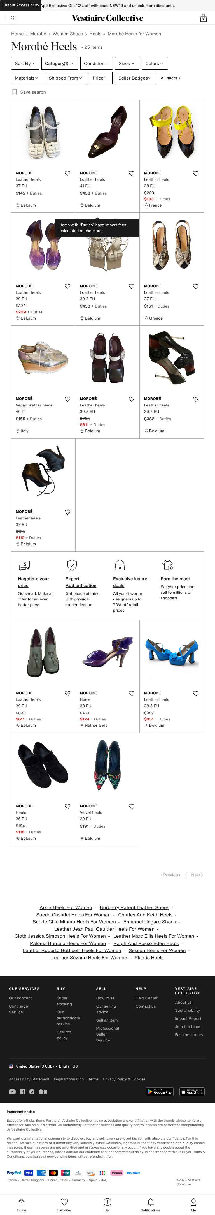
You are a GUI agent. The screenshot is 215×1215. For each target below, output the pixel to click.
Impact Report (188, 1019)
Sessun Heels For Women (157, 950)
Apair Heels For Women (65, 907)
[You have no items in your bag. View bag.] (203, 18)
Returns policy (64, 1035)
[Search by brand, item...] (11, 18)
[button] (203, 18)
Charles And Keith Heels (145, 914)
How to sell (106, 998)
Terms (93, 1079)
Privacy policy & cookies (124, 1079)
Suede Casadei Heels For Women (73, 914)
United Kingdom (32, 1180)
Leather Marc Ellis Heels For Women (153, 936)
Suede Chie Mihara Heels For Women (74, 921)
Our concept (20, 998)
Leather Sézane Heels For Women (89, 957)
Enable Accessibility (20, 5)
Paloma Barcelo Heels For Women (68, 943)
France (12, 1180)
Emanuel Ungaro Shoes (149, 921)
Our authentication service (70, 1018)
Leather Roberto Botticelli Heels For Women (72, 950)
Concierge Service (18, 1009)
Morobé (38, 33)
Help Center (146, 998)
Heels (95, 33)
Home (17, 33)
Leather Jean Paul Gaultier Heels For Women (104, 929)
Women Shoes (68, 33)
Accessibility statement (29, 1079)
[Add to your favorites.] (67, 173)
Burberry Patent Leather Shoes (134, 907)
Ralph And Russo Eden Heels (146, 943)
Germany (78, 1180)
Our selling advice (106, 1009)
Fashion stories (189, 1035)
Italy (104, 1180)
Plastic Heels (149, 957)
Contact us (145, 1006)
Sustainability (187, 1010)
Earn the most (175, 578)
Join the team (187, 1027)
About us (183, 1002)
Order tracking (64, 1001)
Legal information (69, 1079)
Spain (93, 1180)
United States (58, 1180)
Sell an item (107, 1020)
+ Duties (34, 193)
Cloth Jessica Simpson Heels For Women (60, 936)
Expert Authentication (81, 582)
